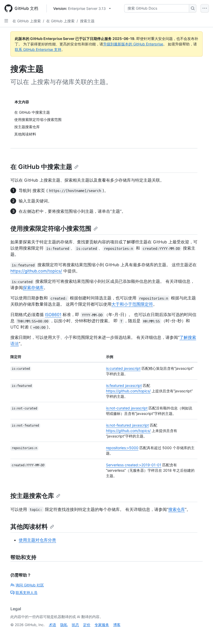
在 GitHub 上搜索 (26, 21)
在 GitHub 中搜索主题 (41, 166)
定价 (86, 624)
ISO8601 (53, 314)
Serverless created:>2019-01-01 (133, 465)
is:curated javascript (123, 368)
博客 (117, 624)
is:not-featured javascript (127, 425)
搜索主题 (87, 21)
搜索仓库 (176, 509)
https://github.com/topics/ (36, 270)
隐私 (64, 624)
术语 (52, 624)
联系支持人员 (26, 592)
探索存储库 (33, 287)
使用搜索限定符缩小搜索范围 (50, 228)
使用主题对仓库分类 (37, 540)
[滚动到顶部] (201, 632)
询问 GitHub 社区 (30, 585)
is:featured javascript (124, 385)
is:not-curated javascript (127, 408)
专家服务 (102, 624)
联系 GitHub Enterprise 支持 (38, 49)
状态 (75, 624)
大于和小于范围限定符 (132, 304)
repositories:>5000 (122, 448)
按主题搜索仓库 (32, 495)
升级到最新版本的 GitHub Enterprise (133, 44)
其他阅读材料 (29, 526)
